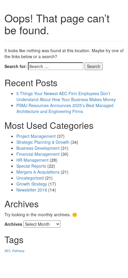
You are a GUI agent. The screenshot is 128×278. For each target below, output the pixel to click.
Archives (13, 224)
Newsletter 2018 (31, 190)
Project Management (36, 136)
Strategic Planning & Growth (42, 142)
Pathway (18, 250)
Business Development (38, 148)
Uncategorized (30, 178)
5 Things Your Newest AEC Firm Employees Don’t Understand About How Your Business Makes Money (66, 96)
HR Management (32, 160)
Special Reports (31, 166)
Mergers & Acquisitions (38, 172)
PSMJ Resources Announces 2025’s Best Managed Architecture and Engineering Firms (64, 108)
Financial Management (38, 154)
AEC (7, 250)
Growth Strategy (31, 184)
